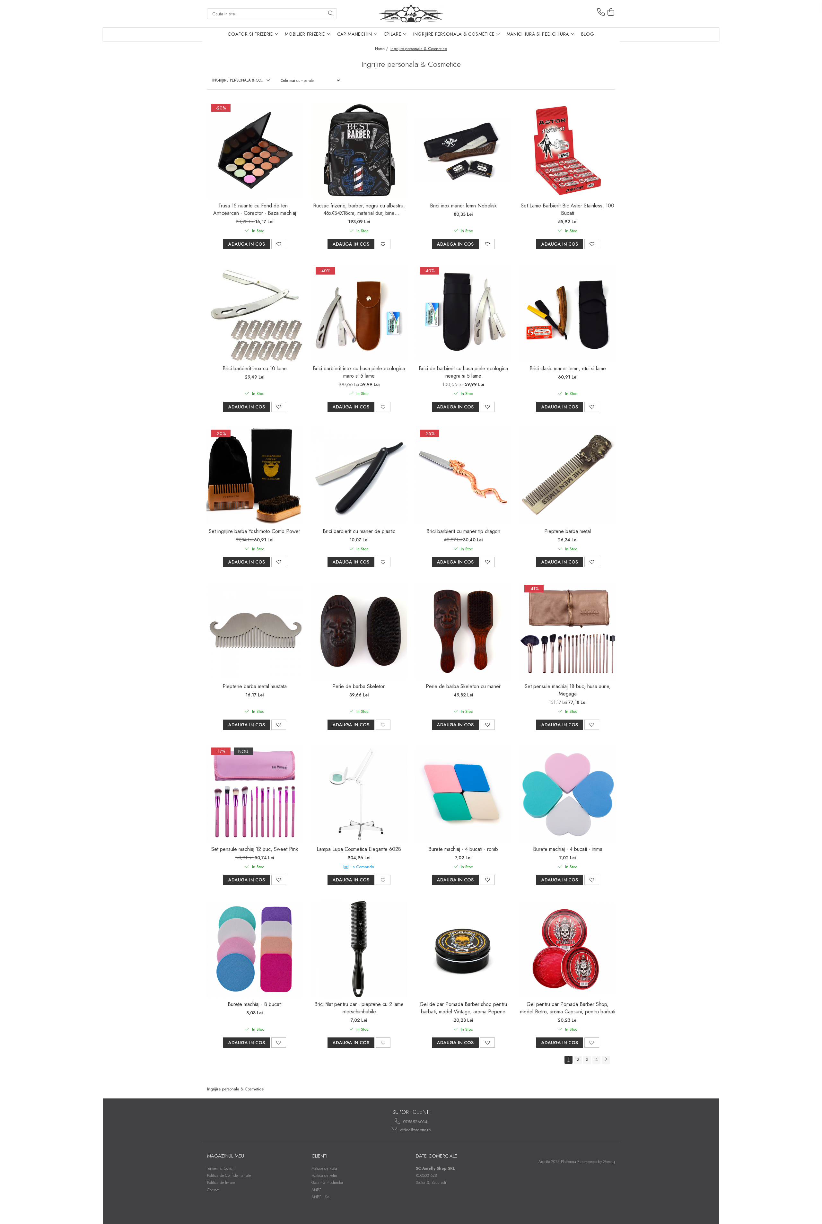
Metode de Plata (324, 1168)
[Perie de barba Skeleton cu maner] (463, 631)
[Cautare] (331, 13)
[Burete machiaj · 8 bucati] (254, 949)
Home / (382, 49)
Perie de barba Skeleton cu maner (463, 686)
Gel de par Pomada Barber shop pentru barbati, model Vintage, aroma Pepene (463, 1008)
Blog (587, 34)
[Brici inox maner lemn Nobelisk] (463, 150)
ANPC (316, 1190)
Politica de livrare (221, 1182)
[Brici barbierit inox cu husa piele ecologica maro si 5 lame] (359, 313)
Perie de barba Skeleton (359, 686)
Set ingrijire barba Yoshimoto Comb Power (254, 531)
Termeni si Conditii (221, 1168)
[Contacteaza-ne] (601, 12)
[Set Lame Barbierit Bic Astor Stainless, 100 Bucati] (568, 150)
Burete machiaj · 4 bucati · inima (567, 849)
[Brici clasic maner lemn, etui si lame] (568, 313)
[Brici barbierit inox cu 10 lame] (254, 313)
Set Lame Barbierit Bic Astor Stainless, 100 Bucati (567, 209)
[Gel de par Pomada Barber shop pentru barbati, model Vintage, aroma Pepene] (463, 949)
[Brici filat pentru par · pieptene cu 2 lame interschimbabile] (359, 949)
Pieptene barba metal (567, 531)
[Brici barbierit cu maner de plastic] (359, 476)
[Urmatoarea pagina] (606, 1060)
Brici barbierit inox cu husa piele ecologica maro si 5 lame (359, 372)
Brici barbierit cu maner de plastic (359, 531)
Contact (213, 1190)
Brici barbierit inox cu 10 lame (255, 368)
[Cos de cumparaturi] (611, 12)
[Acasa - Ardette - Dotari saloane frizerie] (411, 13)
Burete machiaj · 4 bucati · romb (463, 849)
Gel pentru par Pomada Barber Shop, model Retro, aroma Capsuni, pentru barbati (567, 1008)
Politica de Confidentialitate (229, 1175)
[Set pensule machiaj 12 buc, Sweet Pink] (254, 794)
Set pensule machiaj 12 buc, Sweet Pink (254, 849)
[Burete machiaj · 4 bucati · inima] (568, 794)
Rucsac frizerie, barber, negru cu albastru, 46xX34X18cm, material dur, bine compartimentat (359, 209)
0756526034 (414, 1122)
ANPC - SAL (321, 1197)
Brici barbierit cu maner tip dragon (463, 531)
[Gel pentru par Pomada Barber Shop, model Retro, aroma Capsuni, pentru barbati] (568, 949)
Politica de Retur (324, 1175)
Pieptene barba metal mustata (255, 686)
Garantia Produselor (327, 1182)
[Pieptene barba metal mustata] (254, 631)
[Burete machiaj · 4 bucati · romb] (463, 794)
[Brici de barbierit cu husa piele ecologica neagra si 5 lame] (463, 313)
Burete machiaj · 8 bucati (255, 1004)
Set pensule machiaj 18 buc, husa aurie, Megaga (568, 690)
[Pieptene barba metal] (568, 476)
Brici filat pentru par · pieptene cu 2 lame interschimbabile (359, 1008)
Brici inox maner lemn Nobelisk (463, 205)
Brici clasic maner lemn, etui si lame (567, 368)
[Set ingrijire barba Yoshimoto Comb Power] (254, 476)
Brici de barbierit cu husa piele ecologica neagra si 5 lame (463, 372)
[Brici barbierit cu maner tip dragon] (463, 476)
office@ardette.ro (415, 1130)
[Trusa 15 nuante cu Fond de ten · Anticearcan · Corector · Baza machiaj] (254, 150)
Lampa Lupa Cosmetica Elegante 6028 (359, 849)
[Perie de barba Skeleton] (359, 631)
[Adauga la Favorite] (278, 244)
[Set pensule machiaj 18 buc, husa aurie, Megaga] (568, 631)
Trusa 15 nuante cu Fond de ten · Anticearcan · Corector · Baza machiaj (254, 209)
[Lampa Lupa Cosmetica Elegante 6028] (359, 794)
